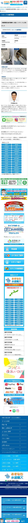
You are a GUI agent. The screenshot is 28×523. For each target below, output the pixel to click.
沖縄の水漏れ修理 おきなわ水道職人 (11, 417)
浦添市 (16, 154)
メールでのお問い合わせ (16, 4)
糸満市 (6, 167)
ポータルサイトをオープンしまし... (13, 334)
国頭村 (16, 144)
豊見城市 (16, 167)
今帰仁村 (16, 149)
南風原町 (16, 170)
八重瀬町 (16, 172)
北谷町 (6, 160)
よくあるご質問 (6, 431)
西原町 (16, 163)
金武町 (6, 165)
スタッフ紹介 (5, 438)
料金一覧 (4, 424)
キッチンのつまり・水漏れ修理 (11, 459)
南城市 (6, 170)
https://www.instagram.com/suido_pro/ (11, 133)
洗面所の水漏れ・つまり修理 (10, 466)
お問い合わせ (5, 445)
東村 (16, 147)
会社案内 (4, 442)
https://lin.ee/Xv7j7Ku (7, 128)
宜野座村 (16, 151)
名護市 (6, 144)
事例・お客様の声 (7, 428)
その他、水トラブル (7, 470)
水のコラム (5, 435)
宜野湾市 (6, 156)
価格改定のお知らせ (10, 344)
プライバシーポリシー (8, 449)
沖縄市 (6, 154)
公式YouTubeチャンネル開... (12, 339)
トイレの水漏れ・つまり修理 (10, 456)
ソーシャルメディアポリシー (10, 452)
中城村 (6, 163)
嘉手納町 (16, 158)
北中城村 (16, 160)
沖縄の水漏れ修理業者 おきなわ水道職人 (10, 7)
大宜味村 (6, 147)
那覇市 (16, 165)
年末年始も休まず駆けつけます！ (13, 349)
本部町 (6, 149)
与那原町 (6, 172)
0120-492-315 (12, 481)
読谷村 (6, 158)
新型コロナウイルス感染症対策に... (13, 354)
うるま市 (16, 156)
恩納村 (6, 151)
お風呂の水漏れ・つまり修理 (10, 463)
